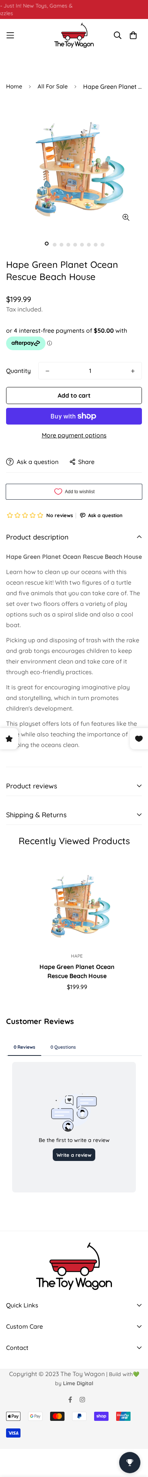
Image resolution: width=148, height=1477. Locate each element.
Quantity (18, 370)
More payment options (74, 435)
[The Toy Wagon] (74, 35)
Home (14, 86)
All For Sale (53, 86)
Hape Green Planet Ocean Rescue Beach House (77, 971)
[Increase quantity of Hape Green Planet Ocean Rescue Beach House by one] (133, 371)
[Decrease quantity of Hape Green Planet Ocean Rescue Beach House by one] (47, 371)
